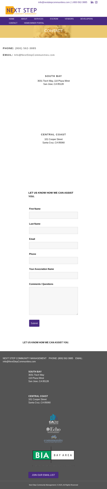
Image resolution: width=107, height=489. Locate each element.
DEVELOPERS (86, 19)
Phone (32, 254)
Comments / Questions (41, 284)
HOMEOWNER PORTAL (34, 23)
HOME (11, 19)
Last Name (34, 224)
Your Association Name (41, 269)
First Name (35, 209)
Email (32, 239)
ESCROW (54, 19)
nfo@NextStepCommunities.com (35, 55)
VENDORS (69, 19)
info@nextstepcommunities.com (54, 2)
